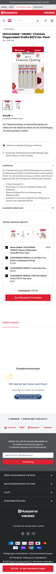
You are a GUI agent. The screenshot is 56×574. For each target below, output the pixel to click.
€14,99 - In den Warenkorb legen (28, 568)
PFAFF (11, 7)
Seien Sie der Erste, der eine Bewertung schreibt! (28, 396)
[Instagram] (28, 533)
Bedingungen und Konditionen (16, 553)
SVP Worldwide (16, 558)
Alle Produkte (9, 29)
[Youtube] (33, 533)
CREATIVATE (38, 7)
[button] (52, 20)
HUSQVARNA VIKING (23, 7)
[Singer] (10, 427)
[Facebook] (23, 533)
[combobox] (28, 20)
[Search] (38, 20)
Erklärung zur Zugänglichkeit (34, 558)
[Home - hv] (9, 12)
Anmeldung (28, 462)
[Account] (46, 21)
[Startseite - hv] (28, 513)
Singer (4, 7)
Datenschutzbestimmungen (40, 553)
